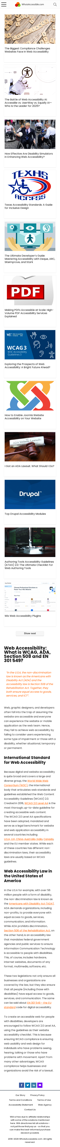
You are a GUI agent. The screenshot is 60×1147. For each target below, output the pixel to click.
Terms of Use (44, 1100)
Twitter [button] (27, 1085)
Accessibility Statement (21, 1104)
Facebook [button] (21, 1085)
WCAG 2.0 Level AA (36, 803)
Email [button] (39, 1085)
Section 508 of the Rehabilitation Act (27, 930)
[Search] (55, 4)
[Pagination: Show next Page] (30, 633)
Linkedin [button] (33, 1085)
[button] (57, 1124)
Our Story (20, 1095)
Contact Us (30, 1109)
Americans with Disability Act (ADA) (31, 903)
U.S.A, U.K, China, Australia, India (23, 839)
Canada (48, 839)
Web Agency (45, 1104)
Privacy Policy (37, 1095)
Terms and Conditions (20, 1100)
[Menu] (4, 4)
